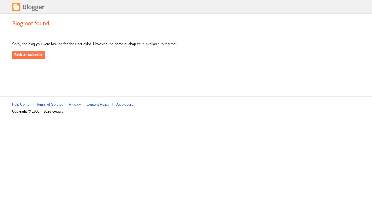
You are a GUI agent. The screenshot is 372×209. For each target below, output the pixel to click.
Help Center (21, 104)
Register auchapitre (28, 54)
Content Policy (98, 104)
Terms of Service (49, 104)
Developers (124, 104)
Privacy (75, 104)
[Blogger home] (28, 10)
